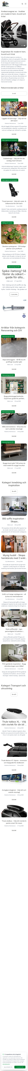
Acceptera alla (20, 1067)
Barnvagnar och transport (12, 32)
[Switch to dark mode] (22, 3)
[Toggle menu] (25, 4)
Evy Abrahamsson (7, 42)
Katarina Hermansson (10, 123)
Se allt (14, 93)
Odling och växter (7, 223)
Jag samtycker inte (8, 1067)
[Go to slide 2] (23, 45)
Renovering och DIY (14, 266)
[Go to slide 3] (24, 45)
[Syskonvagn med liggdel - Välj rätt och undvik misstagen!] (14, 34)
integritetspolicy (6, 1064)
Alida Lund (10, 364)
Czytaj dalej (14, 294)
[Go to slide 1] (21, 45)
